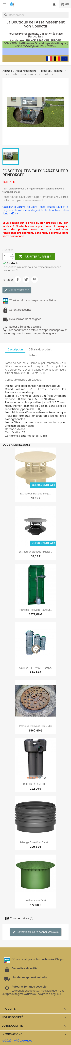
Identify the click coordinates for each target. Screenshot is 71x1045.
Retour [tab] (33, 355)
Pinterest (34, 279)
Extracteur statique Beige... (35, 493)
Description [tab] (15, 349)
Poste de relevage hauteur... (35, 609)
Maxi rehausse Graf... (35, 900)
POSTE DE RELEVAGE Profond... (35, 667)
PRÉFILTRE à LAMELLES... (35, 784)
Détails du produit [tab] (40, 349)
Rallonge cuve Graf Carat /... (35, 842)
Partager (17, 279)
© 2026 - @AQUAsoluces (17, 1040)
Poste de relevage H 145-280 (35, 726)
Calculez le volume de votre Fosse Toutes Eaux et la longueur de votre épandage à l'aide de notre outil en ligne (35, 210)
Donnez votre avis (18, 290)
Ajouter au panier (35, 256)
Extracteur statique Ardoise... (36, 551)
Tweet (26, 279)
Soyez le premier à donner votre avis (38, 931)
